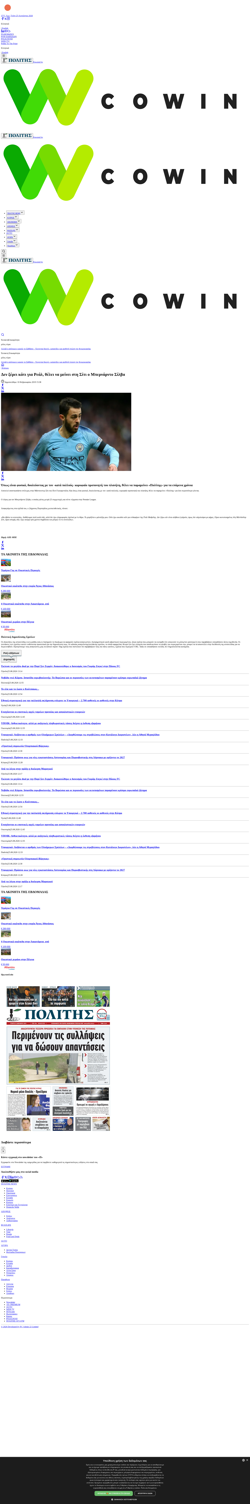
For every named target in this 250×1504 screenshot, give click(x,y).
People (9, 1234)
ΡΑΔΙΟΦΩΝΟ (7, 34)
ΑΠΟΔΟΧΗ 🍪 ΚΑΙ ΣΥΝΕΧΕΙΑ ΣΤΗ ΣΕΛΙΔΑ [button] (114, 1493)
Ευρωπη (9, 1200)
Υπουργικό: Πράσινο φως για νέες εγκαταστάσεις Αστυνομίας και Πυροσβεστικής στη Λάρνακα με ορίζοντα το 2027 (63, 757)
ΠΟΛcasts (10, 1311)
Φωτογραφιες (11, 1314)
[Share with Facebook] (2, 384)
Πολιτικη (10, 1191)
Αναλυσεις (10, 1218)
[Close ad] (3, 1151)
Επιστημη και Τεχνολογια (16, 1205)
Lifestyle (9, 1229)
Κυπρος (9, 1188)
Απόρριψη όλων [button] (145, 1493)
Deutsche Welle (12, 1207)
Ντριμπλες (10, 1273)
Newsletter (10, 1302)
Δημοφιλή (8, 659)
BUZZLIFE (11, 231)
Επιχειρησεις (11, 1195)
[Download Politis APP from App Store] (5, 1181)
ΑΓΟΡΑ (10, 237)
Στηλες (9, 1216)
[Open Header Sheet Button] (3, 56)
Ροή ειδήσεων (11, 653)
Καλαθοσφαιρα (12, 1268)
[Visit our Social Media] (2, 19)
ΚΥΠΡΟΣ (10, 218)
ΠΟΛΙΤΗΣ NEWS (13, 213)
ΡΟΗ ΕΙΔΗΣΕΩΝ (8, 36)
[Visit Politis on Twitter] (5, 1178)
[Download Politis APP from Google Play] (14, 1181)
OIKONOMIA (12, 222)
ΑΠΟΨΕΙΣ (11, 226)
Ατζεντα (9, 1284)
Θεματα (9, 1289)
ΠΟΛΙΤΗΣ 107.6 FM (15, 1321)
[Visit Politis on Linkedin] (12, 1178)
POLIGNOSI (6, 39)
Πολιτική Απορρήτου (149, 1488)
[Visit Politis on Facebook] (2, 1178)
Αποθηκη (10, 1293)
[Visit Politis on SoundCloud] (18, 1178)
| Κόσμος (5, 368)
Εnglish (4, 28)
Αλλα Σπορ (11, 1270)
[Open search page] (2, 335)
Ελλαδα (9, 1198)
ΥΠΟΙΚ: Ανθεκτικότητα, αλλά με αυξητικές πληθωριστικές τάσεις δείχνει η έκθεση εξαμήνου (51, 723)
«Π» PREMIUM (13, 1304)
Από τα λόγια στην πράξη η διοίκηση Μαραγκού (27, 768)
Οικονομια (10, 1193)
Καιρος (9, 1316)
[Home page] (2, 366)
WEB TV (5, 41)
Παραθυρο (11, 246)
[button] (125, 1499)
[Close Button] (3, 1148)
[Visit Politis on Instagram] (8, 1178)
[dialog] (125, 1480)
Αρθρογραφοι (12, 1221)
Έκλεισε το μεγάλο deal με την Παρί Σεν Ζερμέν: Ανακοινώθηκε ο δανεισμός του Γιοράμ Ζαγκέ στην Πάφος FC (60, 666)
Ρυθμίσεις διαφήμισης (128, 1485)
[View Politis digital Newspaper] (125, 1058)
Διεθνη (9, 1266)
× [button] (247, 1460)
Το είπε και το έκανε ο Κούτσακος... (20, 689)
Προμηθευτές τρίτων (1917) (122, 1475)
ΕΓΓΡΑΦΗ (5, 1167)
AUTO (9, 233)
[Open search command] (3, 251)
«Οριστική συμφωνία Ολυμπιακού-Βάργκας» (25, 746)
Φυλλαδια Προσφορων (16, 1252)
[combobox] (243, 1460)
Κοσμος (9, 1202)
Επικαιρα (10, 1286)
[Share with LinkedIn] (2, 391)
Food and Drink (12, 1236)
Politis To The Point (9, 43)
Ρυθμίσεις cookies (133, 1488)
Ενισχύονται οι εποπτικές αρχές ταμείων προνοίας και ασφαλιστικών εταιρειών (43, 711)
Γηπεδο (10, 242)
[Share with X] (2, 388)
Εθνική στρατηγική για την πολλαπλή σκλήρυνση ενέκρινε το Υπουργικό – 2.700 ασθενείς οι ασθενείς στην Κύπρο (61, 700)
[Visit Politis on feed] (21, 1178)
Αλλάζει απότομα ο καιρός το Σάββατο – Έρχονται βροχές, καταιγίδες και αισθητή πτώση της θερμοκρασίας (46, 349)
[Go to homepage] (17, 61)
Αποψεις (9, 1275)
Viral (8, 1232)
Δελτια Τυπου (12, 1250)
